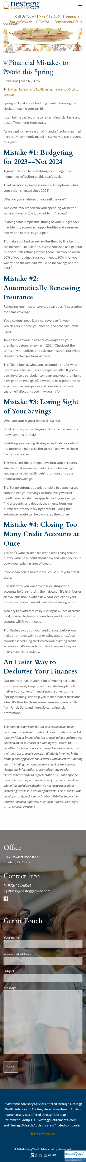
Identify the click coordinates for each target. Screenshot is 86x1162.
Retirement (26, 89)
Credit (72, 89)
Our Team (9, 61)
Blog (6, 42)
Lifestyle (9, 94)
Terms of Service (43, 1134)
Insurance (60, 89)
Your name (26, 937)
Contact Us (10, 70)
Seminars (72, 16)
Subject (24, 971)
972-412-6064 (19, 885)
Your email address (32, 954)
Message (25, 988)
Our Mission (11, 23)
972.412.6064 (50, 16)
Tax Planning (43, 89)
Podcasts (9, 51)
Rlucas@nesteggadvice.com (29, 891)
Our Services (11, 33)
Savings (12, 89)
